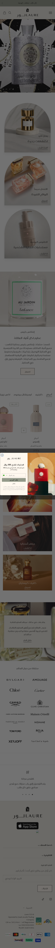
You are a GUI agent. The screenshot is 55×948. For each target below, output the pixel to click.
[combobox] (5, 475)
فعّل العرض (14, 480)
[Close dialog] (2, 455)
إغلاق (13, 483)
